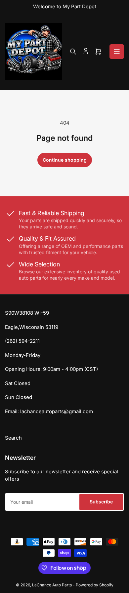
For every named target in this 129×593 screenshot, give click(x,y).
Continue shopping (65, 160)
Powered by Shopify (94, 584)
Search (13, 438)
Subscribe (101, 501)
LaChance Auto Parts (52, 584)
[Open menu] (116, 51)
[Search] (73, 51)
